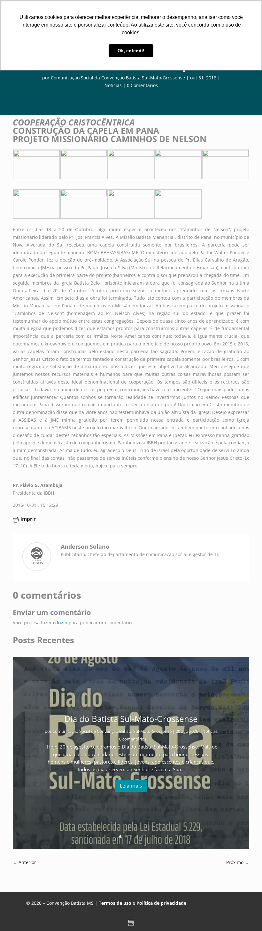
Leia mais (131, 785)
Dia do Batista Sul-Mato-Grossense (131, 719)
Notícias (113, 85)
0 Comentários (142, 85)
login (62, 622)
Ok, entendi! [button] (131, 50)
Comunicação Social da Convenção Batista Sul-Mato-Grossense (118, 78)
